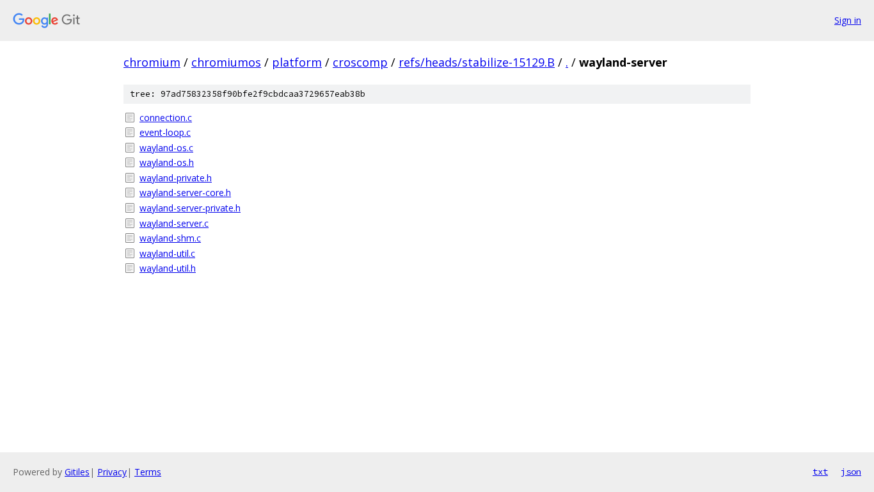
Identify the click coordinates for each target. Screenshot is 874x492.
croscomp (360, 62)
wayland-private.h (175, 178)
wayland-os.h (166, 162)
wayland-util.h (167, 268)
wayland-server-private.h (190, 208)
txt (820, 471)
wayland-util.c (167, 253)
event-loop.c (165, 132)
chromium (151, 62)
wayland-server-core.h (185, 192)
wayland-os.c (166, 148)
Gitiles (77, 472)
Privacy (112, 472)
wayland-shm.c (170, 238)
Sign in (847, 20)
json (851, 471)
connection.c (165, 117)
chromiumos (226, 62)
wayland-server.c (174, 223)
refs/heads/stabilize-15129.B (477, 62)
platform (297, 62)
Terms (147, 472)
